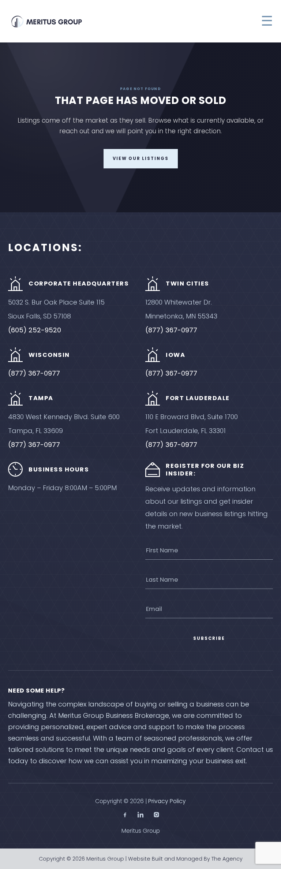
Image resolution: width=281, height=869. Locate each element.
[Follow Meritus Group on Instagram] (156, 816)
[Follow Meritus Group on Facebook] (125, 816)
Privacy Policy (167, 801)
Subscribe (209, 638)
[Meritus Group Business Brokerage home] (46, 21)
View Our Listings (141, 158)
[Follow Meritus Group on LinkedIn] (141, 816)
